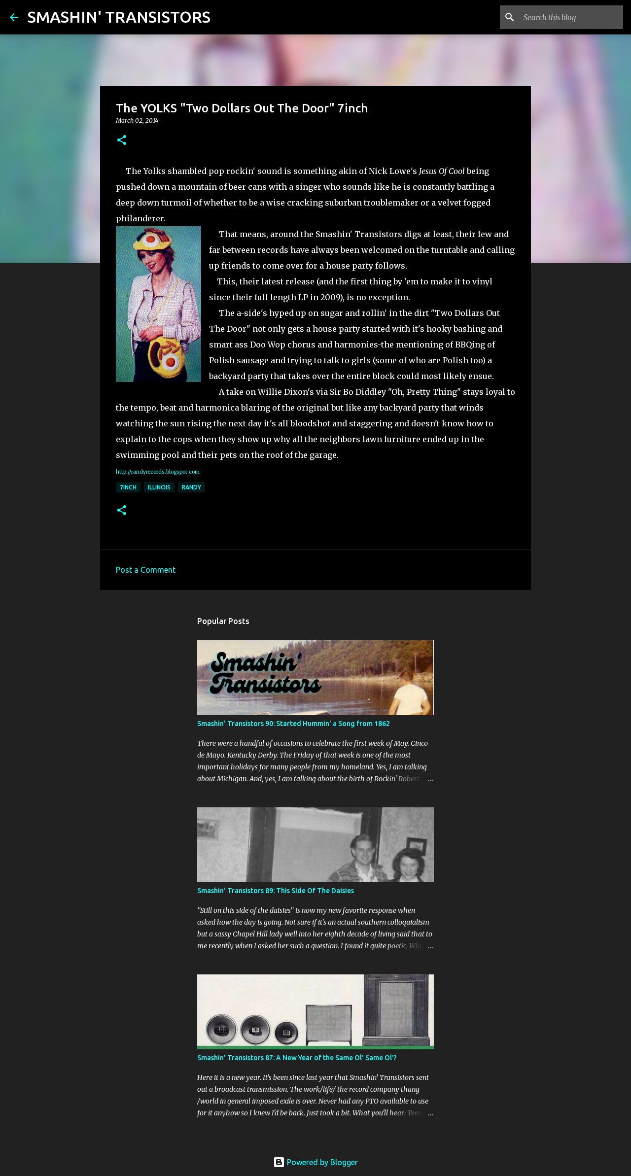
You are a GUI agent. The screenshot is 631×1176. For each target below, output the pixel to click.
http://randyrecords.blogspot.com (158, 472)
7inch (128, 487)
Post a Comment (145, 569)
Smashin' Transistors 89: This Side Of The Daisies (275, 891)
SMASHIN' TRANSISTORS (119, 17)
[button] (122, 140)
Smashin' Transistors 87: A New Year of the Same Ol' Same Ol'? (297, 1058)
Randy (191, 487)
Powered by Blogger (321, 1162)
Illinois (159, 487)
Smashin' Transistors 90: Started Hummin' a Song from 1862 (293, 723)
